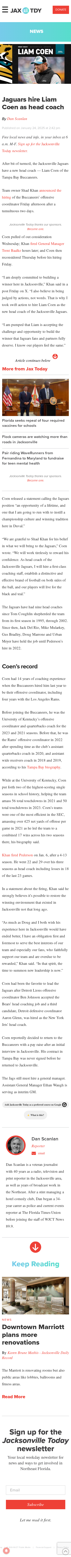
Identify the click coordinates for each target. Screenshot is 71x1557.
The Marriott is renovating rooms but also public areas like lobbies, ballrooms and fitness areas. (33, 1377)
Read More (13, 1397)
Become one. (35, 229)
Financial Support (43, 1547)
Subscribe (35, 1504)
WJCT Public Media (21, 1547)
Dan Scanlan (17, 118)
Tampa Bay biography (43, 767)
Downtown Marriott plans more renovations (33, 1334)
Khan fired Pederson (17, 854)
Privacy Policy (63, 1547)
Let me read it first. (35, 1520)
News (36, 31)
